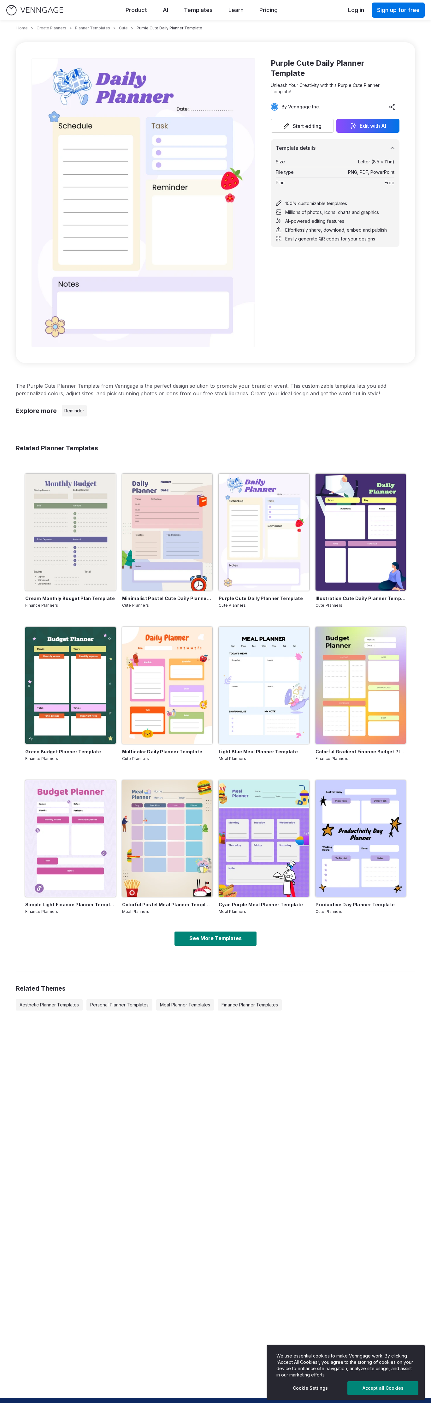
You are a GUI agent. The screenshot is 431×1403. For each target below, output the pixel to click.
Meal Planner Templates (185, 1004)
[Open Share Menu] (392, 107)
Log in (356, 10)
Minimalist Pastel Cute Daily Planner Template (167, 598)
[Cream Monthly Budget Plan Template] (70, 532)
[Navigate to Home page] (34, 10)
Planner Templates (92, 28)
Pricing (268, 10)
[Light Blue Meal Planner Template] (264, 685)
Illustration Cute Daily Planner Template (361, 598)
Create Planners (51, 28)
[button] (302, 126)
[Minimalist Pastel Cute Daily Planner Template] (167, 532)
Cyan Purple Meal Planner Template (261, 904)
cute (123, 28)
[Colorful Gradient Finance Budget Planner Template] (361, 685)
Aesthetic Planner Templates (49, 1004)
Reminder (74, 410)
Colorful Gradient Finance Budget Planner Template (361, 751)
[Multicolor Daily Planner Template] (167, 685)
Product (136, 10)
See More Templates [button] (215, 938)
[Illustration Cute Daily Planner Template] (361, 532)
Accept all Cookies (383, 1388)
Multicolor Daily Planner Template (162, 751)
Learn (236, 10)
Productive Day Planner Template (355, 904)
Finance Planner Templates (249, 1004)
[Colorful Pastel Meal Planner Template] (167, 838)
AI (165, 10)
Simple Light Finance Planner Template (70, 904)
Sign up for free (398, 10)
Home (22, 28)
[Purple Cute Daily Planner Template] (264, 532)
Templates (198, 10)
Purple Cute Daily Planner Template (261, 598)
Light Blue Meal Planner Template (258, 751)
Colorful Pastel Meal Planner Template (167, 904)
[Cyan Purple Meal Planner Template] (264, 838)
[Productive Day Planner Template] (361, 838)
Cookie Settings (310, 1388)
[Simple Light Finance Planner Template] (70, 838)
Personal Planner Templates (119, 1004)
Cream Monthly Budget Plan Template (70, 598)
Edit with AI (373, 126)
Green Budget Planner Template (63, 751)
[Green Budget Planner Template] (70, 685)
